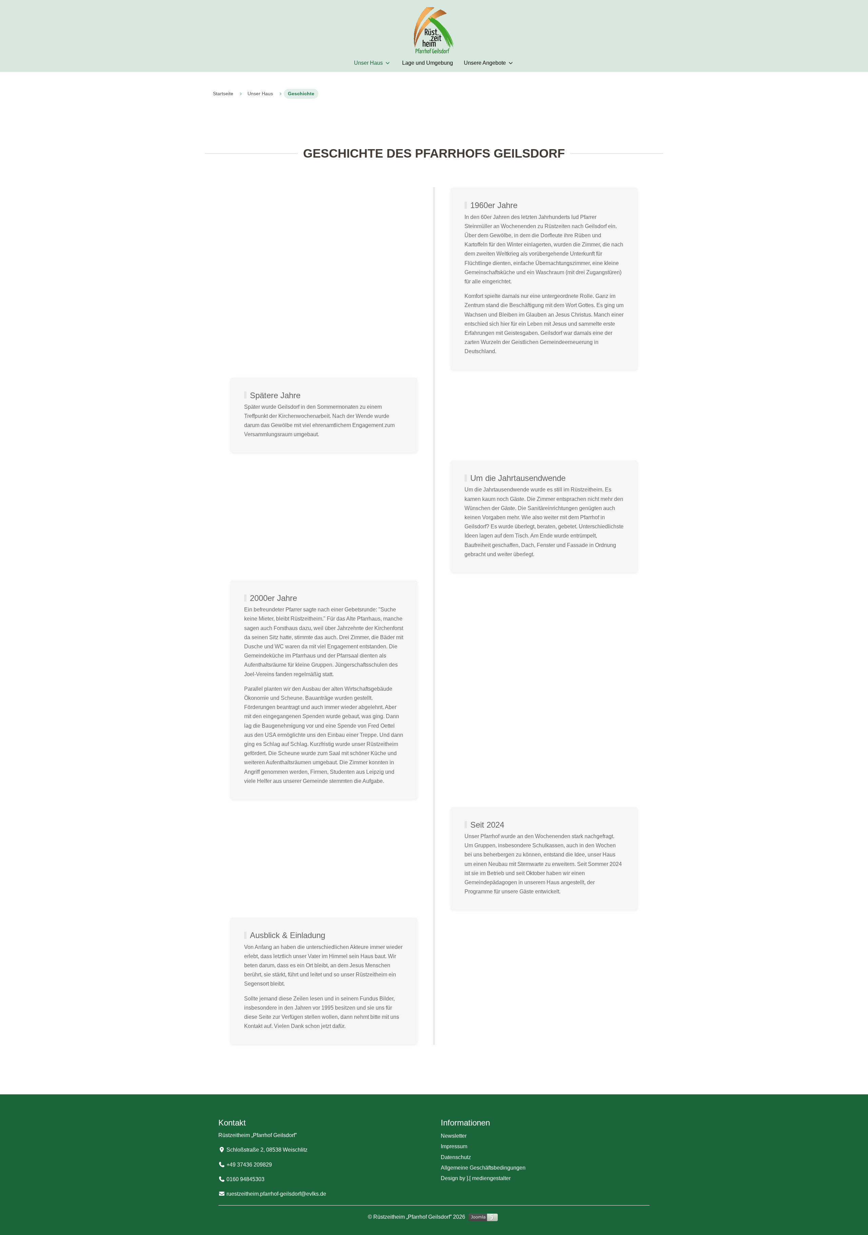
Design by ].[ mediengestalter (476, 1178)
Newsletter (454, 1136)
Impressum (454, 1146)
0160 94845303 (245, 1179)
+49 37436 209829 (249, 1165)
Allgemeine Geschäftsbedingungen (483, 1168)
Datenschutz (456, 1157)
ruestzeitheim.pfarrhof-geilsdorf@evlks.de (276, 1194)
